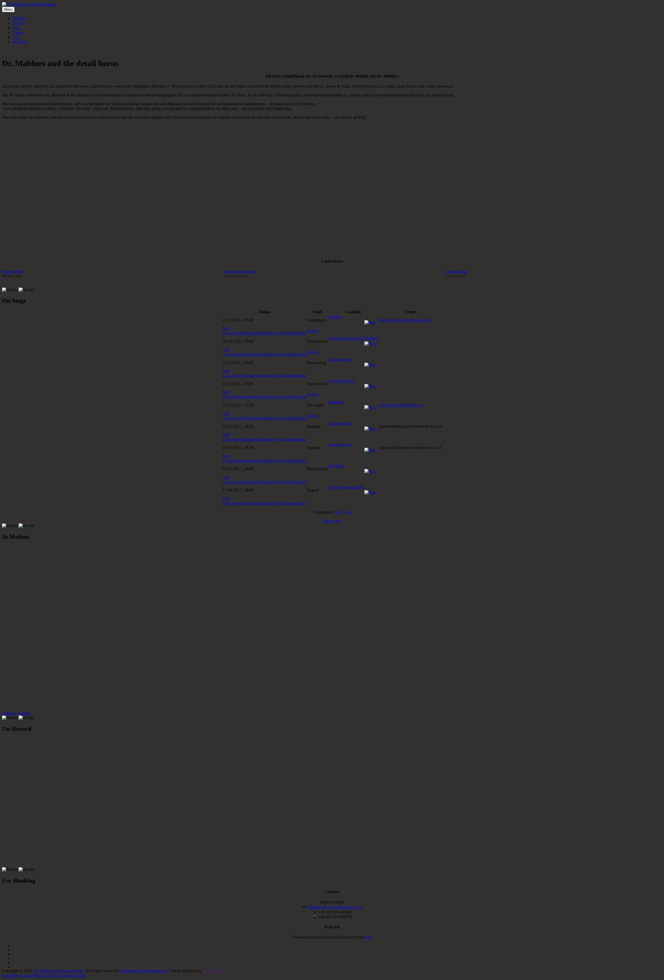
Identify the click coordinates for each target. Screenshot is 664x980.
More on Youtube (16, 713)
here (367, 937)
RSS (338, 512)
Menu (8, 9)
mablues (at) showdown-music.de (334, 907)
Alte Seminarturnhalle (346, 487)
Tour (16, 28)
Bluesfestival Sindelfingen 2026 (405, 320)
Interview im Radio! (240, 271)
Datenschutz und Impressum (144, 971)
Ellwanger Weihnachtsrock (401, 405)
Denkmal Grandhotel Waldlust (353, 338)
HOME (18, 18)
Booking (19, 42)
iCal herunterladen (291, 333)
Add (226, 328)
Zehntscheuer (339, 359)
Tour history (332, 521)
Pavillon (335, 317)
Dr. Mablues (213, 971)
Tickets (312, 330)
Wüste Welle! (13, 271)
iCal (348, 512)
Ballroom (336, 402)
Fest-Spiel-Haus (341, 381)
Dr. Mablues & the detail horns (58, 971)
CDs (16, 37)
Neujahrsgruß (456, 271)
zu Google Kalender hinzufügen (248, 333)
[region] (332, 189)
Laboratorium (339, 423)
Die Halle (336, 466)
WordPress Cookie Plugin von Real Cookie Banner (44, 975)
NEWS (18, 23)
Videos (18, 32)
